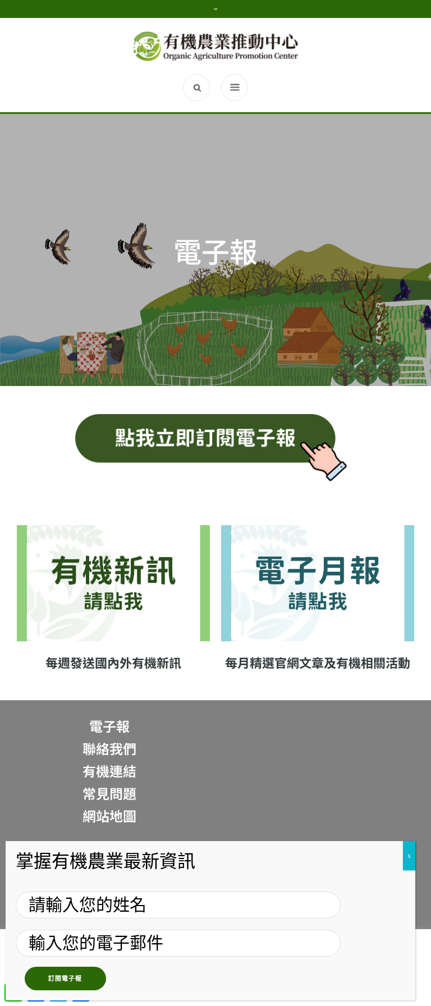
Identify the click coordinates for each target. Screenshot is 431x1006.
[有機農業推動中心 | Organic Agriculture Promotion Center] (215, 46)
